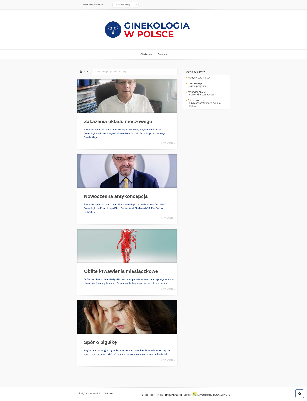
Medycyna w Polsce (199, 77)
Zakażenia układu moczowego (118, 121)
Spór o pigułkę (100, 342)
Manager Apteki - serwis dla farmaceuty (201, 93)
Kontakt (109, 393)
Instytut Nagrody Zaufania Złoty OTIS (213, 395)
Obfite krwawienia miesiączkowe (121, 271)
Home (86, 71)
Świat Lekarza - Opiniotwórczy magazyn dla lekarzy (204, 103)
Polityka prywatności (89, 393)
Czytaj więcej (167, 143)
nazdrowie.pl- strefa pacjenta (197, 84)
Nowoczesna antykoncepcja (116, 196)
